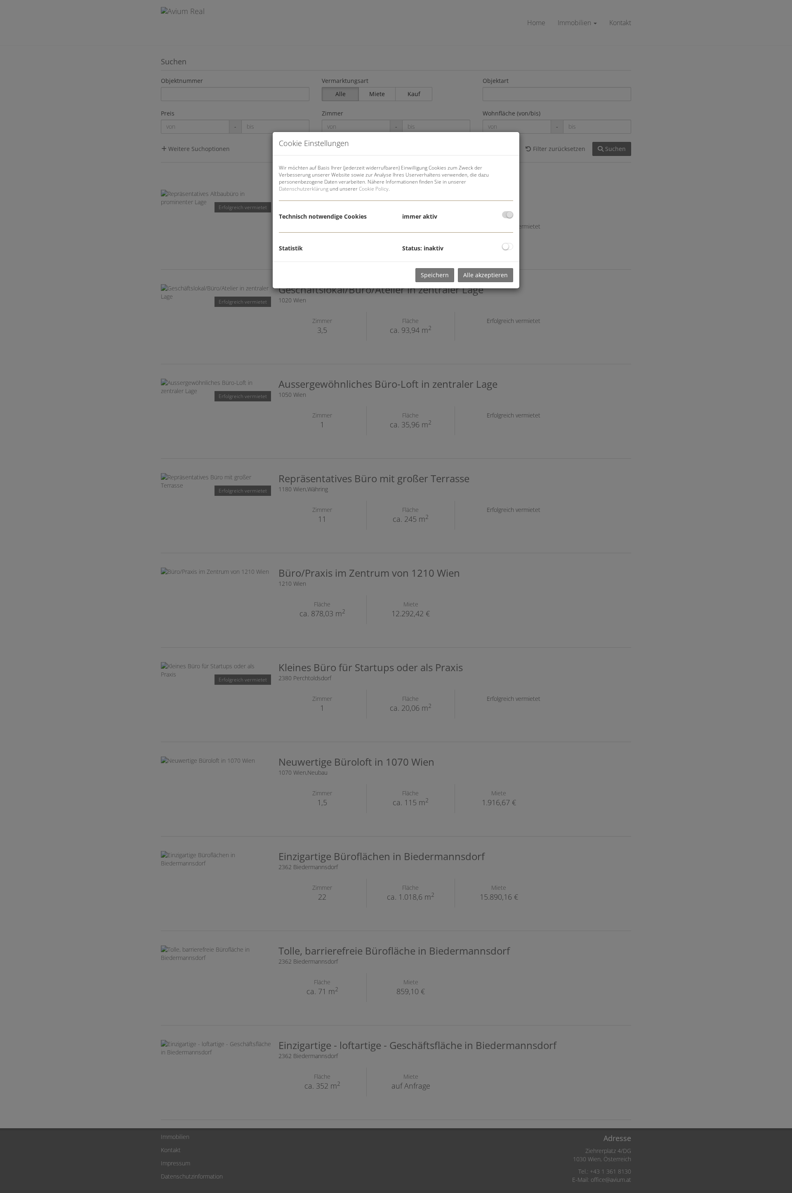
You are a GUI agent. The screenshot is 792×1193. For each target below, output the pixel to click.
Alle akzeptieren (485, 275)
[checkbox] (507, 214)
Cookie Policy (374, 188)
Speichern (435, 275)
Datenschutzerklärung (303, 188)
